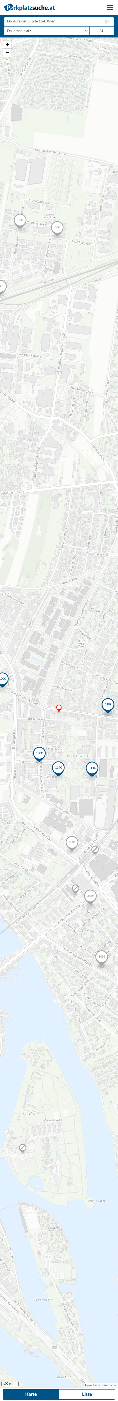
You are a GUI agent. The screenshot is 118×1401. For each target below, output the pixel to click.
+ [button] (7, 44)
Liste (87, 1394)
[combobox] (59, 21)
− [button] (7, 52)
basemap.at (109, 1385)
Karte (31, 1394)
